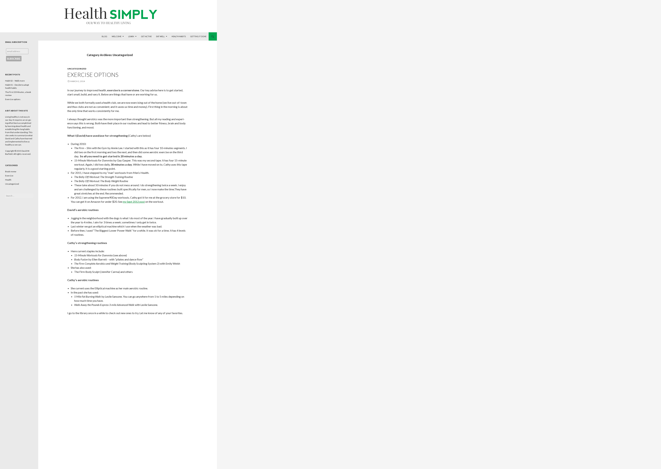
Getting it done (198, 36)
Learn (131, 36)
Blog (104, 36)
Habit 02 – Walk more (15, 80)
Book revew (10, 171)
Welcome (116, 36)
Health (8, 179)
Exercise (9, 175)
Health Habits (179, 36)
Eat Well (160, 36)
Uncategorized (76, 68)
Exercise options (92, 74)
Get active (146, 36)
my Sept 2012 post (134, 201)
